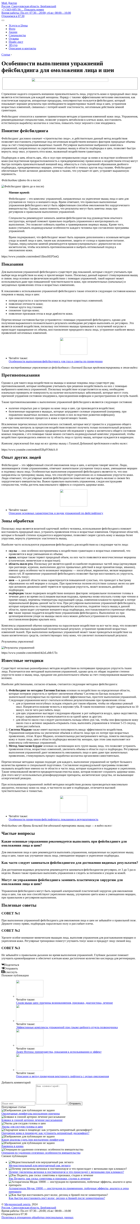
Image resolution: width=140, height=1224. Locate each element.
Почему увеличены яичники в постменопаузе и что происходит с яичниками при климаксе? (66, 1172)
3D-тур (13, 45)
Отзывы (14, 38)
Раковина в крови (12, 1146)
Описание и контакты (22, 48)
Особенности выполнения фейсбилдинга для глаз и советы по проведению (56, 361)
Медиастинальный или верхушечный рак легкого (40, 1165)
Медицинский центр (17, 1204)
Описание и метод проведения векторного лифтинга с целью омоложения (62, 1076)
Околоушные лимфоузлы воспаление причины (30, 1113)
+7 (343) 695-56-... (22, 9)
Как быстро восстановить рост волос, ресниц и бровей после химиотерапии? (57, 1198)
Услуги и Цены (18, 25)
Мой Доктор (9, 3)
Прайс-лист (16, 41)
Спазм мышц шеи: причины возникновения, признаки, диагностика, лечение (64, 1002)
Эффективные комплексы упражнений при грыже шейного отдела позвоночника (67, 1027)
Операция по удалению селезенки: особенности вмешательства (40, 1152)
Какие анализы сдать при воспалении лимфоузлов (32, 1139)
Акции (13, 32)
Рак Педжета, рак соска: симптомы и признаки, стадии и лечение (49, 1178)
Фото (12, 28)
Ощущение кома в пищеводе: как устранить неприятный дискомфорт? (45, 1133)
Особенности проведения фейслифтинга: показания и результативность (53, 819)
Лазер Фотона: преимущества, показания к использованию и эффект (59, 1051)
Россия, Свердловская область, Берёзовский (28, 6)
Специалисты (17, 35)
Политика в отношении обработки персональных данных (37, 1217)
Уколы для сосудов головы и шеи (22, 1126)
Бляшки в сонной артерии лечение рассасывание (32, 1120)
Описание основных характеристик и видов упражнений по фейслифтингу (56, 513)
